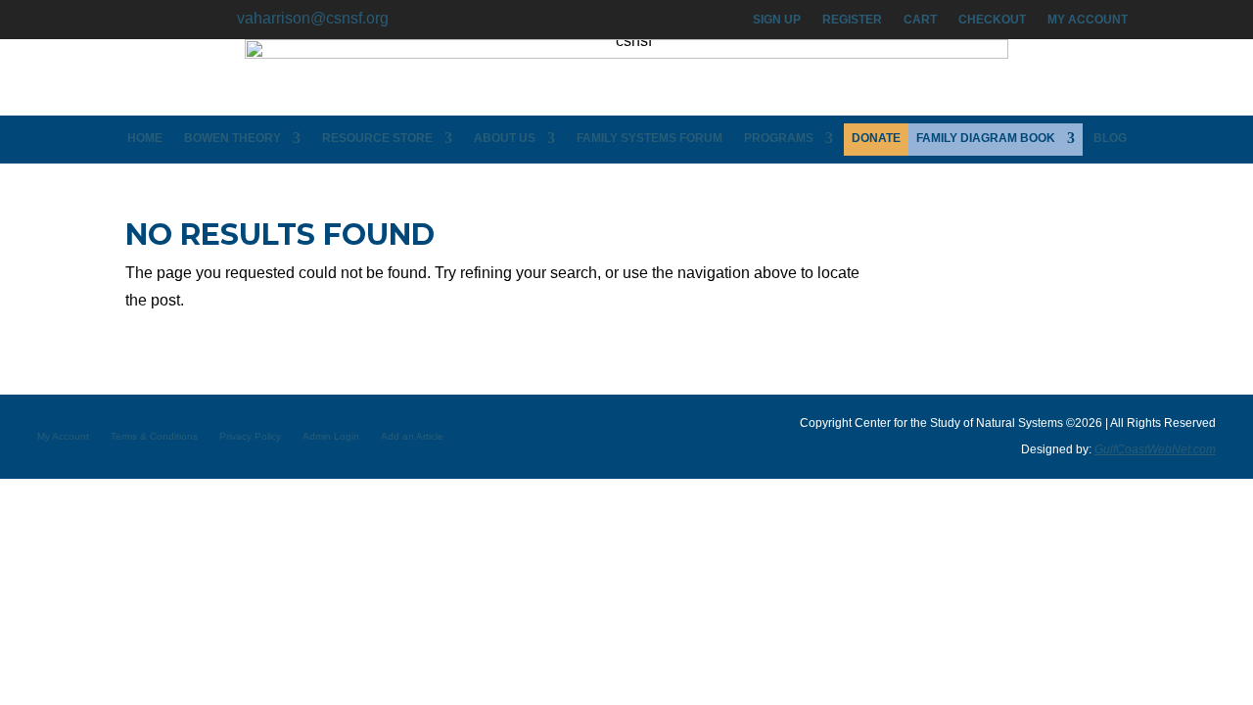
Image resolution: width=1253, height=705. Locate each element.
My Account (1087, 19)
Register (852, 19)
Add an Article (412, 436)
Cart (920, 19)
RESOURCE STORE (377, 138)
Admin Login (330, 436)
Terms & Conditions (154, 436)
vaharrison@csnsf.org (313, 18)
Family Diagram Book (985, 138)
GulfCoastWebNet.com (1155, 449)
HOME (144, 138)
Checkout (992, 19)
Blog (1110, 138)
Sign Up (777, 19)
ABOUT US (504, 138)
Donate (876, 138)
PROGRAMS (778, 138)
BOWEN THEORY (232, 138)
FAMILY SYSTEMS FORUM (649, 138)
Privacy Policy (250, 436)
